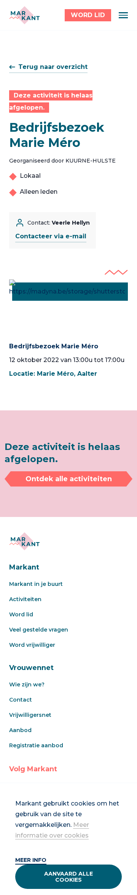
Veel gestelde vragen (38, 629)
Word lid (21, 614)
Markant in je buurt (36, 584)
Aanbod (20, 730)
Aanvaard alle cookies (68, 876)
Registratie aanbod (36, 745)
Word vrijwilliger (32, 644)
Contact (20, 699)
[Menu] (123, 15)
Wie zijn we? (27, 684)
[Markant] (24, 15)
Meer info (30, 860)
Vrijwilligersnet (30, 715)
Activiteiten (25, 599)
